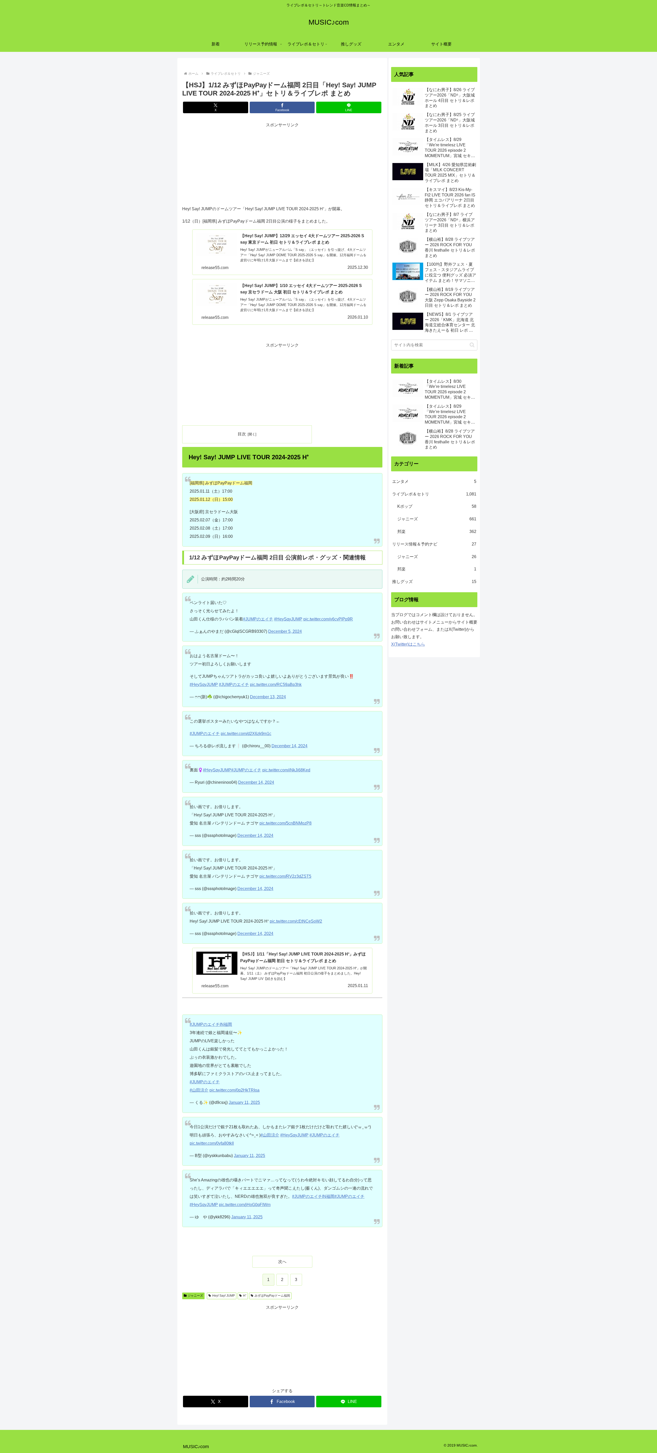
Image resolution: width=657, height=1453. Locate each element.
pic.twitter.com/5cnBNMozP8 (285, 823)
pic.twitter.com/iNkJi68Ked (286, 770)
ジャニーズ (195, 1295)
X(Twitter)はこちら (408, 644)
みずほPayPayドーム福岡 (272, 1295)
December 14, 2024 (289, 746)
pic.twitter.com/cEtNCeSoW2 (296, 921)
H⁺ (244, 1295)
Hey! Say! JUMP (223, 1295)
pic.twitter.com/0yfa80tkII (212, 1143)
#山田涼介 (199, 1090)
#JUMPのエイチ (258, 619)
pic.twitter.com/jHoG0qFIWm (244, 1204)
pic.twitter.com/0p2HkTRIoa (234, 1090)
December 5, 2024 (285, 631)
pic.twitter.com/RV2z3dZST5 (285, 876)
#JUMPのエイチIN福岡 (211, 1024)
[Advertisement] (282, 165)
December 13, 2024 (268, 697)
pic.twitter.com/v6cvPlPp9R (328, 619)
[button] (472, 345)
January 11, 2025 (244, 1102)
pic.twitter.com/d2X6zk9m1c (246, 733)
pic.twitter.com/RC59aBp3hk (276, 684)
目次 (242, 434)
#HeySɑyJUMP (288, 619)
